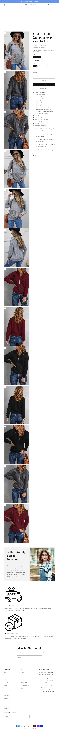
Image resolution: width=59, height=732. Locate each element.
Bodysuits (6, 688)
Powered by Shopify (34, 728)
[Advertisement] (29, 18)
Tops (5, 679)
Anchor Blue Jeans (27, 728)
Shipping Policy (24, 682)
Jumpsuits (6, 695)
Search (22, 672)
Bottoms (6, 682)
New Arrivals (6, 672)
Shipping (35, 47)
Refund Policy (24, 679)
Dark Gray (37, 60)
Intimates (6, 705)
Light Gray (37, 57)
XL (48, 65)
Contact (23, 692)
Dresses (5, 685)
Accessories (6, 708)
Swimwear (6, 701)
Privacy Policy (24, 675)
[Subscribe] (40, 657)
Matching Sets (7, 698)
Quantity (35, 72)
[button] (4, 5)
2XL (35, 69)
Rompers (6, 692)
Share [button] (36, 155)
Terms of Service (25, 685)
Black (50, 57)
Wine (44, 57)
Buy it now (44, 84)
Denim (5, 675)
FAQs (22, 688)
